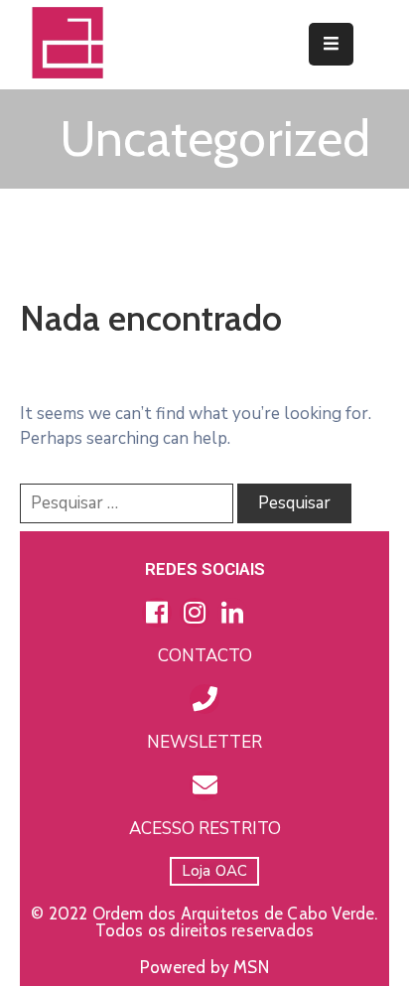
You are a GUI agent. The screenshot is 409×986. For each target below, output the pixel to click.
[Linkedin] (232, 613)
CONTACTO (205, 655)
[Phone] (204, 699)
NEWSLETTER (204, 742)
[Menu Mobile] (331, 44)
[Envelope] (204, 785)
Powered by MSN (204, 967)
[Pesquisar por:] (126, 503)
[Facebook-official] (157, 613)
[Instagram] (194, 613)
